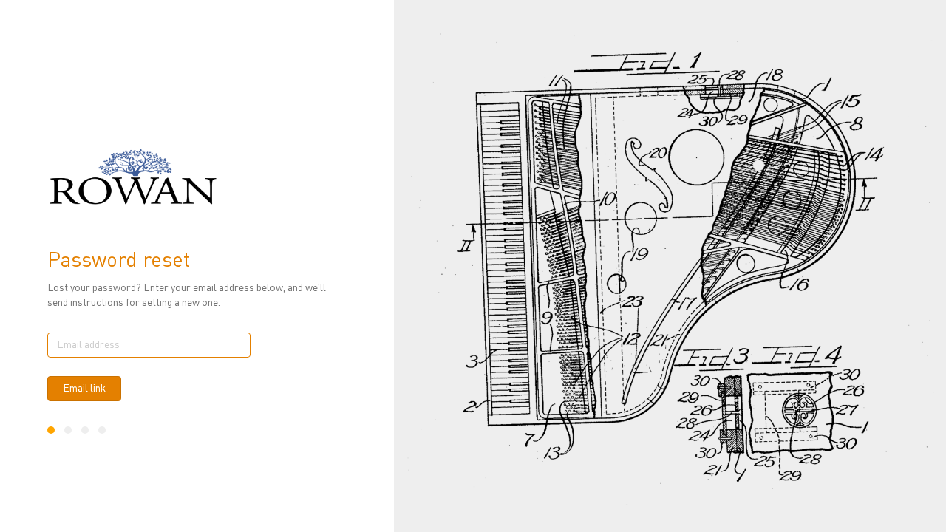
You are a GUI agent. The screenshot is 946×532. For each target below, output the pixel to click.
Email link (84, 388)
